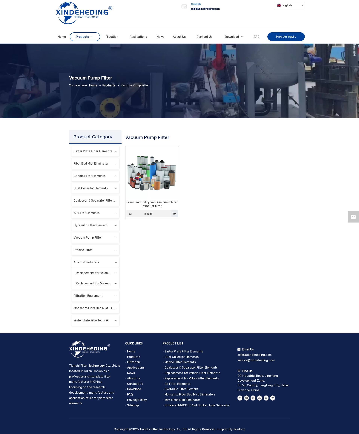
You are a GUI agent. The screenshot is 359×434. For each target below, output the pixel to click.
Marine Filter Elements (180, 362)
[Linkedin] (246, 398)
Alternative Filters (86, 262)
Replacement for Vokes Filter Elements (95, 283)
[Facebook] (239, 398)
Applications (136, 367)
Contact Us (135, 384)
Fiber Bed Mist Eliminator (91, 163)
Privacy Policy (137, 400)
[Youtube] (259, 398)
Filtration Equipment (88, 295)
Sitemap (133, 405)
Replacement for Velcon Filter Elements (95, 273)
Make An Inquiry (286, 36)
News (131, 373)
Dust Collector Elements (91, 188)
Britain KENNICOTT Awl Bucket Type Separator (197, 405)
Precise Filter (83, 250)
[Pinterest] (272, 398)
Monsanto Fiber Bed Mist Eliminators (96, 308)
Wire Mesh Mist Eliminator (182, 400)
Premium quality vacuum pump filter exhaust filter (152, 204)
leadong (239, 429)
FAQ (130, 394)
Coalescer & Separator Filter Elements (96, 200)
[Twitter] (253, 398)
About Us (133, 378)
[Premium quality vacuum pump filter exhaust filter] (152, 172)
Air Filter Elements (86, 213)
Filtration (133, 362)
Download (134, 389)
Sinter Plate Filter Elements (93, 151)
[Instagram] (266, 398)
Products (133, 357)
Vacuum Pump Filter (88, 237)
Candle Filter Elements (89, 176)
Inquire (148, 213)
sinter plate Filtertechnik (91, 320)
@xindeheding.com (208, 8)
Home (131, 351)
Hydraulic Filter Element (91, 225)
